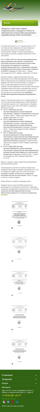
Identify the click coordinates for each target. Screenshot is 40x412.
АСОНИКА (4, 195)
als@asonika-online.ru (9, 399)
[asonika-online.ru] (13, 7)
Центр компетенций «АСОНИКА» (13, 19)
